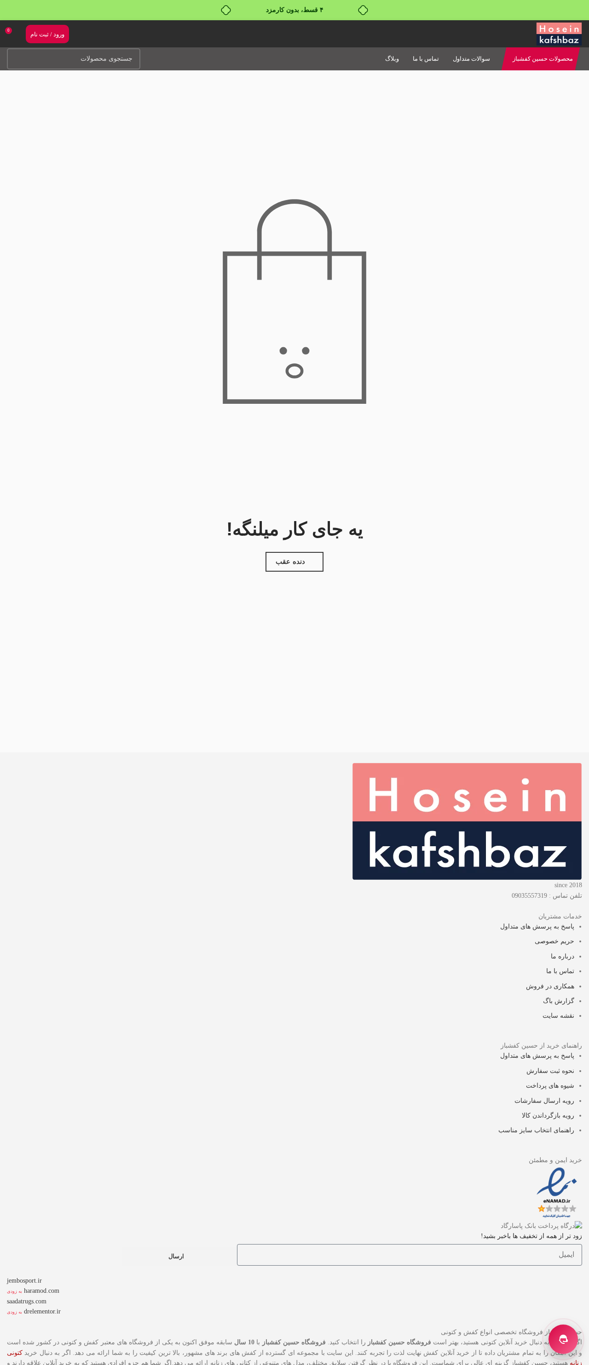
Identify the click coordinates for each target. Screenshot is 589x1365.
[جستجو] (17, 58)
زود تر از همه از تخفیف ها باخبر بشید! (531, 1236)
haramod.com (41, 1290)
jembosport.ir (24, 1280)
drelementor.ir (42, 1311)
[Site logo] (559, 33)
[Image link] (467, 821)
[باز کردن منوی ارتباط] (563, 1339)
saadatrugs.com (26, 1301)
